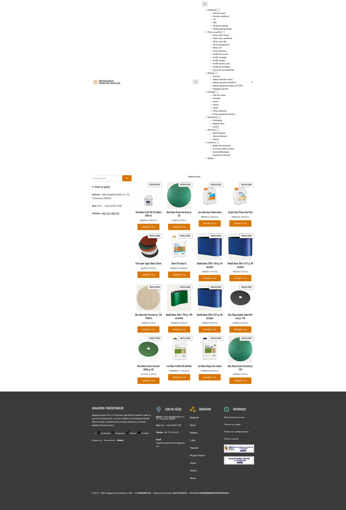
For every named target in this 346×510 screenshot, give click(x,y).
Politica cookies (231, 439)
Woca (193, 478)
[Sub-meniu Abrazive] (217, 129)
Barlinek (194, 417)
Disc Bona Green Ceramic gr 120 (240, 367)
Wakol (193, 470)
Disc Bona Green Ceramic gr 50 (179, 213)
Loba (192, 440)
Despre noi (97, 440)
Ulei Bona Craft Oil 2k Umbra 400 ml (149, 213)
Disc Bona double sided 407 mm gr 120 (240, 316)
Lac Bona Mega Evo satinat (210, 366)
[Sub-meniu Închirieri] (217, 142)
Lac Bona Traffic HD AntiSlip (179, 366)
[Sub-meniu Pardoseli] (218, 10)
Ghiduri (120, 440)
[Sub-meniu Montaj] (216, 73)
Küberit (194, 432)
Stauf (193, 463)
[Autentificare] (248, 82)
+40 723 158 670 (110, 213)
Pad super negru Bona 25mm (148, 263)
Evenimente (109, 440)
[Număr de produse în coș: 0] (252, 82)
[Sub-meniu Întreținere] (218, 117)
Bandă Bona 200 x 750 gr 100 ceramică (179, 316)
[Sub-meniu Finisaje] (216, 92)
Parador (194, 448)
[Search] (127, 178)
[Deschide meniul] (195, 82)
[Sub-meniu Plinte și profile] (223, 32)
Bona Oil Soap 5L (179, 263)
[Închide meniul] (204, 4)
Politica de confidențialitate (236, 432)
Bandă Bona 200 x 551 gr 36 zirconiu (240, 265)
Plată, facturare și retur (234, 417)
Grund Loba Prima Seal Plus (240, 212)
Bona (193, 425)
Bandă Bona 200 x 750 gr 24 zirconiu (209, 265)
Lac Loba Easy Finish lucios (210, 212)
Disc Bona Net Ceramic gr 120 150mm (148, 316)
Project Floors (197, 455)
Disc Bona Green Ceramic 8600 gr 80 (148, 367)
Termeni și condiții (232, 424)
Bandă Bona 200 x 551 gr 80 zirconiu (210, 316)
